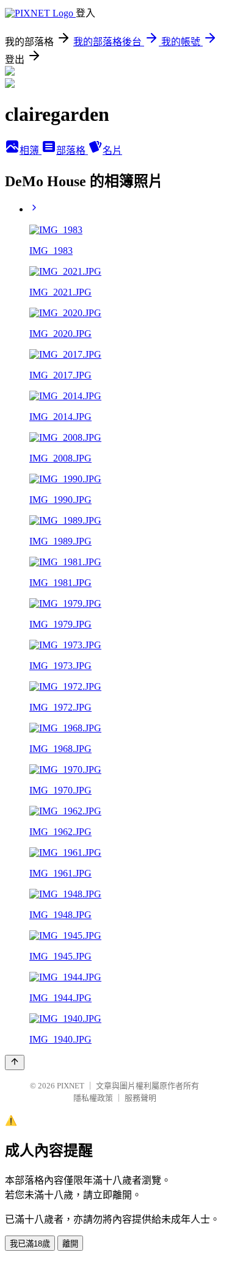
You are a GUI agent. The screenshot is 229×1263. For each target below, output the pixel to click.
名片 (112, 150)
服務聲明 (140, 1097)
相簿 (31, 150)
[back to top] (14, 1062)
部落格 (72, 150)
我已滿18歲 (30, 1243)
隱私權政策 (93, 1097)
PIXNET (70, 1085)
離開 (70, 1243)
